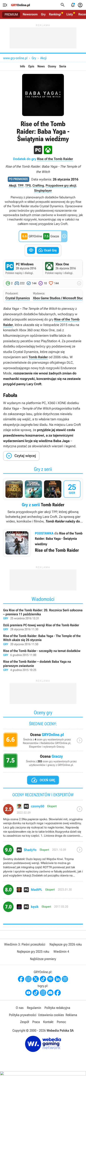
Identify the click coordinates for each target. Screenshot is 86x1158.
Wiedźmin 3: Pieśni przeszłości (24, 944)
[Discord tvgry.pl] (50, 993)
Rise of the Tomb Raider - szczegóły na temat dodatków (43, 653)
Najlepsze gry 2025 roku (33, 952)
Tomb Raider (38, 357)
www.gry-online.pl (15, 58)
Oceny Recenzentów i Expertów (43, 741)
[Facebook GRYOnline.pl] (21, 979)
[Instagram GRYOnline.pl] (28, 979)
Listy (69, 14)
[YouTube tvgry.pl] (28, 993)
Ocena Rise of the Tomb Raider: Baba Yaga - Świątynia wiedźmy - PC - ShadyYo (43, 863)
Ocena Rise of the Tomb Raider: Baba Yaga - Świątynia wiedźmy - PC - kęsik (43, 908)
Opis (31, 66)
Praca (36, 1022)
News (41, 66)
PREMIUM (11, 14)
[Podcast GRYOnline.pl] (50, 979)
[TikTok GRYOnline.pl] (43, 979)
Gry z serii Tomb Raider (43, 501)
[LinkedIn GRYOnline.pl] (57, 979)
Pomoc (61, 1022)
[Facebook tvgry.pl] (57, 993)
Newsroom (30, 14)
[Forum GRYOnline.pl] (65, 979)
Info (22, 66)
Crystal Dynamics (17, 298)
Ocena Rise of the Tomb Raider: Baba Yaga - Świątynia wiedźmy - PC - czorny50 (43, 822)
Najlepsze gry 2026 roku (65, 944)
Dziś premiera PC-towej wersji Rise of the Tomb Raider (43, 627)
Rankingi (55, 14)
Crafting (38, 185)
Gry (43, 14)
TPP (20, 185)
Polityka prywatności (23, 1015)
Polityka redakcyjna (57, 1008)
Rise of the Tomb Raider (55, 159)
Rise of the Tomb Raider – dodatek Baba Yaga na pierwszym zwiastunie (43, 666)
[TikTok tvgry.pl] (36, 993)
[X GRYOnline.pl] (36, 979)
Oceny (52, 66)
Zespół (24, 1022)
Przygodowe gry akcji (61, 185)
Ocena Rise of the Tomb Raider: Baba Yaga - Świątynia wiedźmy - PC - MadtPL (43, 891)
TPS (28, 185)
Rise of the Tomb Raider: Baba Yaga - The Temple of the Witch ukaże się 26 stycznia (43, 640)
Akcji (43, 58)
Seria (62, 66)
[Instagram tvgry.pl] (43, 993)
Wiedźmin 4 (61, 952)
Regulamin (34, 1008)
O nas (20, 1008)
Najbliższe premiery (43, 959)
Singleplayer (43, 190)
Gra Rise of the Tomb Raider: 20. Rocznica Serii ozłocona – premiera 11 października (43, 614)
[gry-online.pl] (20, 5)
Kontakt (48, 1022)
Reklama (71, 1015)
